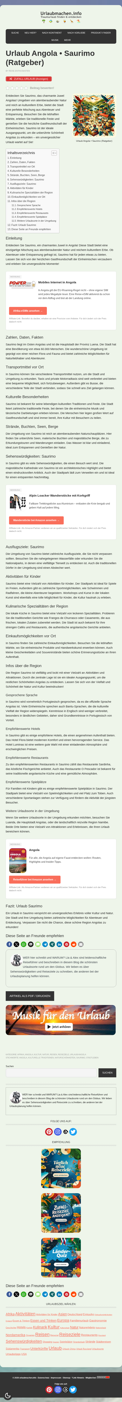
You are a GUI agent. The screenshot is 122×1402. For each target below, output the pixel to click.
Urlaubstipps (13, 1354)
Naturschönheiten (65, 1058)
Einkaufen (88, 1314)
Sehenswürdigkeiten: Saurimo (27, 179)
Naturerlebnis (87, 1327)
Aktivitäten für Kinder (21, 188)
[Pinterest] (49, 1132)
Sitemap (66, 1378)
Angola (29, 1054)
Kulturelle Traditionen (41, 1058)
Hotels (21, 1327)
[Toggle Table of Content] (52, 153)
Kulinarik (40, 1327)
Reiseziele (63, 1054)
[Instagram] (58, 1132)
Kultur (37, 1054)
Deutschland (75, 1314)
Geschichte (11, 1327)
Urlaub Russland (83, 1349)
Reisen (53, 1054)
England (9, 1321)
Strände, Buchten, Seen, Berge (27, 175)
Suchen (10, 1066)
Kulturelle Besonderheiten (24, 170)
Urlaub (55, 1348)
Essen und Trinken (43, 1320)
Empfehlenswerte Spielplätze (32, 217)
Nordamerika (15, 1335)
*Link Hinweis (78, 1378)
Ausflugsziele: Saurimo (23, 183)
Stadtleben (92, 1058)
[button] (9, 944)
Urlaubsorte (98, 1349)
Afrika (20, 1054)
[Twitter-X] (73, 1132)
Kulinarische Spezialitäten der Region (31, 192)
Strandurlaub (79, 1342)
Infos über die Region (23, 201)
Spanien (56, 1342)
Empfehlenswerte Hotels (29, 209)
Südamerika (12, 1348)
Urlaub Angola (78, 1054)
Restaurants (89, 1335)
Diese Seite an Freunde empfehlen (31, 229)
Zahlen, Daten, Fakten (22, 162)
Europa (63, 1320)
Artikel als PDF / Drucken (30, 996)
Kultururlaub (64, 1328)
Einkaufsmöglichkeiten (103, 1315)
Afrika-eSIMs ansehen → (28, 310)
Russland (102, 1335)
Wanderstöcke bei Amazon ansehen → (36, 520)
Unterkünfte (39, 1348)
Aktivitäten (25, 1313)
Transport (25, 1349)
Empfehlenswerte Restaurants (32, 213)
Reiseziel (54, 1335)
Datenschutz (43, 1378)
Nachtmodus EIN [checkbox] (7, 1395)
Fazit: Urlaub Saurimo (23, 225)
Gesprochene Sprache (29, 205)
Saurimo (80, 1058)
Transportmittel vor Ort (22, 166)
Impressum (56, 1378)
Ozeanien (30, 1335)
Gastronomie (98, 1320)
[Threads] (65, 1131)
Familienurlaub (79, 1320)
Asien (62, 1314)
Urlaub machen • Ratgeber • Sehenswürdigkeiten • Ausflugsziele (61, 17)
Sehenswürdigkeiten (24, 1341)
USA (24, 1354)
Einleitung (15, 157)
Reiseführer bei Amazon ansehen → (34, 879)
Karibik (29, 1328)
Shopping (47, 1341)
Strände (90, 1341)
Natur (45, 1054)
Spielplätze (66, 1341)
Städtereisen (103, 1341)
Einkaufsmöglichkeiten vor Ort (28, 196)
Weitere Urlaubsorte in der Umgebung (36, 221)
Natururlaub (101, 1328)
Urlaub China (69, 1349)
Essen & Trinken (21, 1320)
